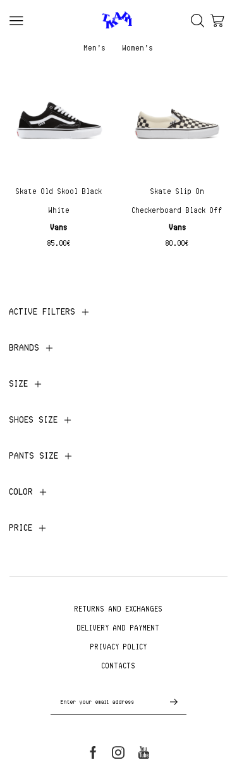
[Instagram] (118, 752)
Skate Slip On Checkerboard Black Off (177, 200)
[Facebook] (93, 752)
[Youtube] (143, 752)
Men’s (95, 47)
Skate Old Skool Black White (59, 200)
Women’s (138, 47)
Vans (59, 227)
